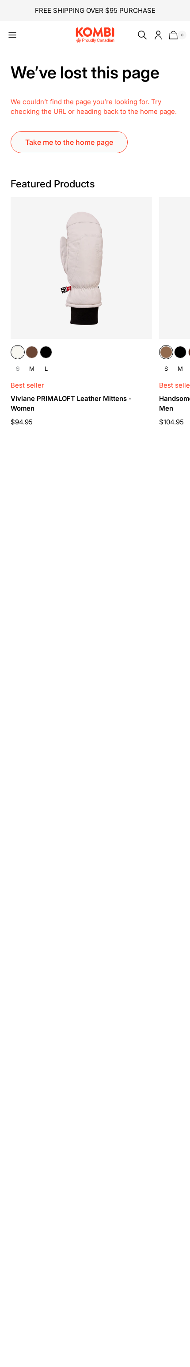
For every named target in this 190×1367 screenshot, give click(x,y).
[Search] (140, 35)
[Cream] (17, 352)
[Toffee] (166, 352)
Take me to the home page (69, 142)
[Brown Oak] (32, 352)
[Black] (46, 352)
